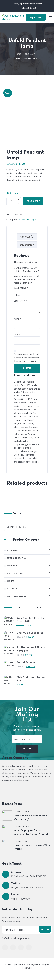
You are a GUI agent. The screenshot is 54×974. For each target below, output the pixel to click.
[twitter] (13, 947)
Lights (34, 219)
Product (30, 54)
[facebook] (5, 947)
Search (18, 513)
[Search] (46, 527)
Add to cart (33, 201)
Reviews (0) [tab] (27, 237)
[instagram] (29, 947)
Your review (20, 301)
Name (17, 319)
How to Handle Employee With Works (32, 847)
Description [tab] (27, 245)
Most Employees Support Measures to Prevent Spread (31, 832)
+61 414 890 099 (28, 8)
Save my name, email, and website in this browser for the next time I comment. (26, 357)
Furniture (24, 219)
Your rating (21, 287)
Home (18, 54)
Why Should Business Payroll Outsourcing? (30, 818)
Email (17, 334)
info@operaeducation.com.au (28, 3)
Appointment (36, 18)
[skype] (21, 947)
